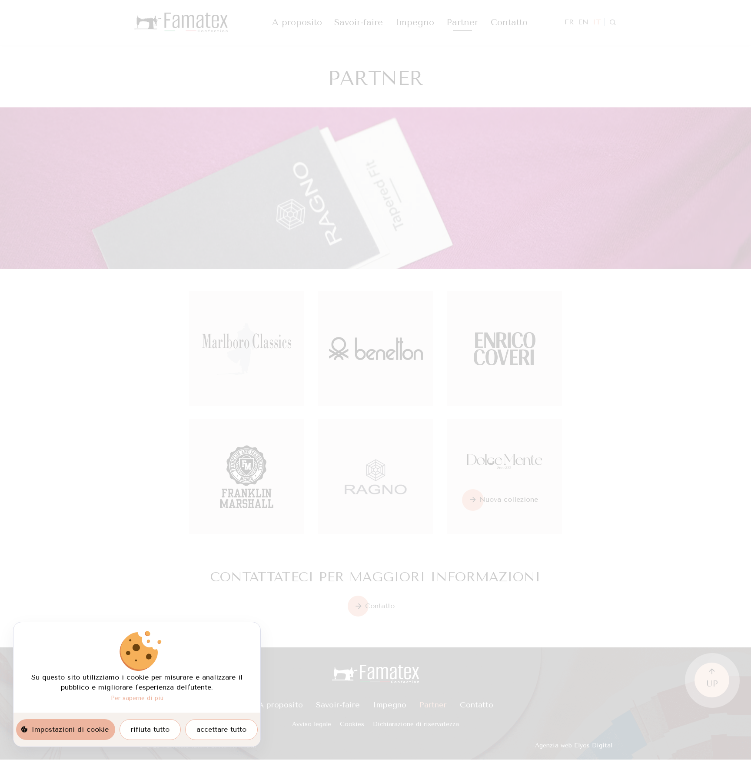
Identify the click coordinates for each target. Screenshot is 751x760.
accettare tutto (221, 729)
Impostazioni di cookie (70, 729)
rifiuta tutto (150, 729)
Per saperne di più (137, 697)
